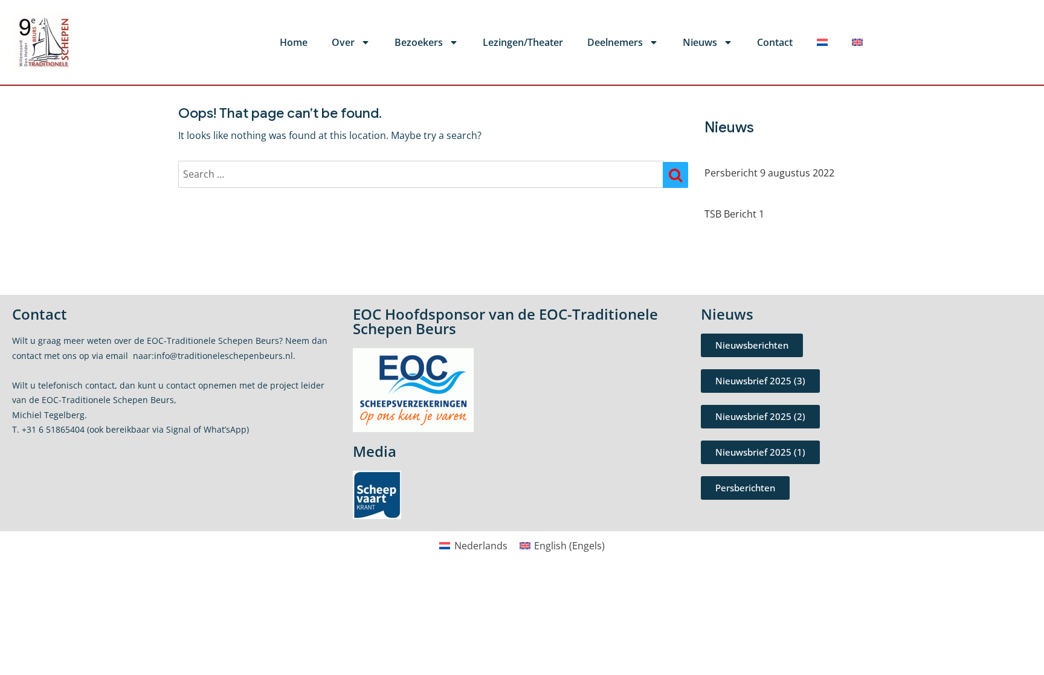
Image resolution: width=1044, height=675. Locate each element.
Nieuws (700, 42)
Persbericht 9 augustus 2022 (769, 172)
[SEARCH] (675, 175)
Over (343, 42)
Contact (775, 42)
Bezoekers (419, 42)
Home (294, 42)
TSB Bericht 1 (734, 214)
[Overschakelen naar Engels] (857, 42)
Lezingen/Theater (523, 42)
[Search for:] (421, 174)
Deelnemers (615, 42)
